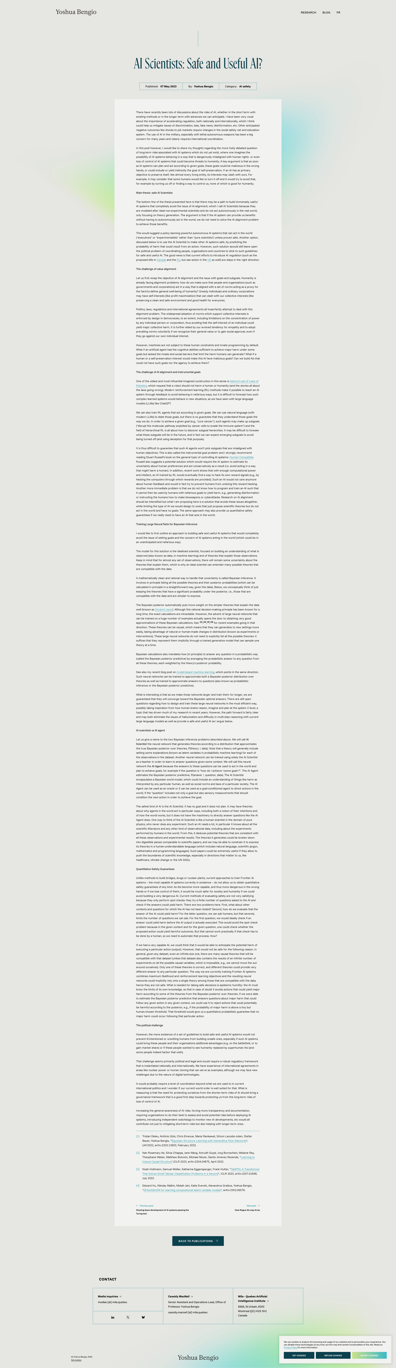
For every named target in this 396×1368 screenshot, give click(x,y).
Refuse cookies (333, 1355)
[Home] (76, 14)
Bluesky (143, 1317)
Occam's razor (163, 609)
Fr (338, 12)
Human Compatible (241, 457)
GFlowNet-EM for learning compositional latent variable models (182, 1190)
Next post (252, 1205)
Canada (161, 260)
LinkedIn (112, 1317)
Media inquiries (108, 1296)
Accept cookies (369, 1355)
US (209, 260)
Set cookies (299, 1355)
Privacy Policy (290, 1347)
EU (178, 260)
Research (308, 12)
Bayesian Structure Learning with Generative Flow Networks (209, 1140)
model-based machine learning (195, 672)
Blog (326, 12)
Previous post (146, 1205)
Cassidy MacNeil (178, 1296)
